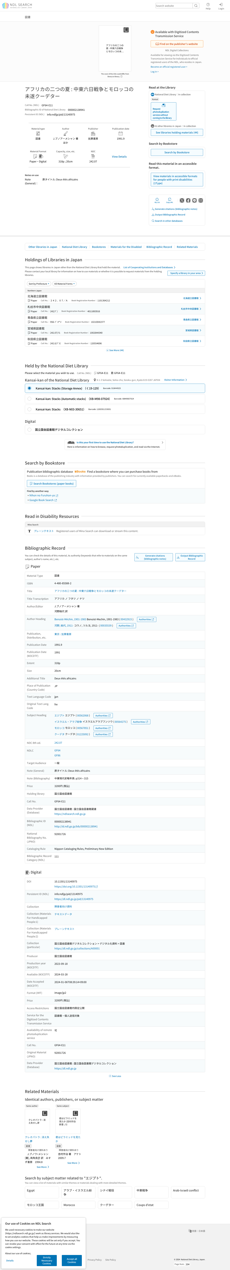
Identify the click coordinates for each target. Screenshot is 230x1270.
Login (221, 8)
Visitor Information (174, 379)
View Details (119, 156)
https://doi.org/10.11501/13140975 (74, 886)
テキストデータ (63, 914)
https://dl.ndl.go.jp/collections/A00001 (77, 948)
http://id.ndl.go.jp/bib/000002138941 (76, 826)
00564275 (120, 721)
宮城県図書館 (192, 330)
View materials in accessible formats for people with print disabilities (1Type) (175, 179)
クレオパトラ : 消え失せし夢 (37, 1139)
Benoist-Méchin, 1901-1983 (70, 619)
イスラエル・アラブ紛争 (68, 721)
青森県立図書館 (191, 319)
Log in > (155, 71)
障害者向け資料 (63, 906)
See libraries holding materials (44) (177, 132)
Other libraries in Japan (42, 247)
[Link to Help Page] (121, 75)
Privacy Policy (95, 1259)
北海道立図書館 (191, 298)
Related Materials (187, 247)
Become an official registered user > (169, 66)
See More (42, 1166)
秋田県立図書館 (191, 340)
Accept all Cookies (72, 1260)
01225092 (82, 734)
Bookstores (99, 247)
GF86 (57, 755)
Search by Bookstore (176, 152)
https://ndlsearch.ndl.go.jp (70, 814)
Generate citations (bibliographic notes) (176, 208)
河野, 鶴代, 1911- (64, 625)
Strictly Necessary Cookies (46, 1260)
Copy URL (169, 202)
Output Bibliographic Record (170, 214)
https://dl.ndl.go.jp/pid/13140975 (73, 899)
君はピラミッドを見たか (68, 1139)
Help (208, 8)
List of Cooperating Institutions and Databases (148, 267)
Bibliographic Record (159, 247)
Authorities (145, 619)
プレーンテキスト (44, 531)
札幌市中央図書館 (190, 308)
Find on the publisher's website (179, 44)
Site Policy (110, 1259)
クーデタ (59, 734)
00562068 (82, 715)
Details (10, 1260)
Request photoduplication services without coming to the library (162, 113)
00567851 (82, 728)
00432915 (126, 619)
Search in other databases (169, 220)
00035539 (106, 625)
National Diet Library (74, 247)
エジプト (59, 715)
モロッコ (59, 728)
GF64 (57, 750)
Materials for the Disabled (126, 247)
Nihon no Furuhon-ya (42, 495)
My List (157, 202)
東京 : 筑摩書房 (62, 634)
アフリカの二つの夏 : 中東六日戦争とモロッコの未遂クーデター (90, 591)
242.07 (58, 742)
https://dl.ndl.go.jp (65, 1068)
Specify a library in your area (185, 273)
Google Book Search (41, 500)
